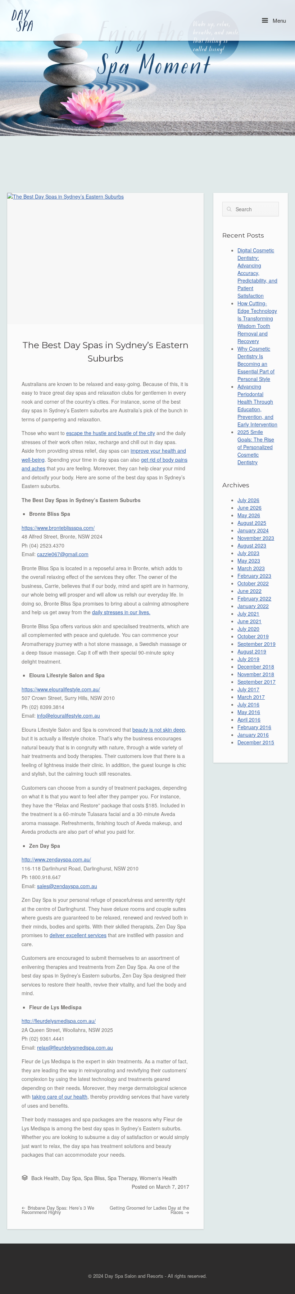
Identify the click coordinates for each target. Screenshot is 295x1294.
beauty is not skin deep (158, 729)
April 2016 (248, 719)
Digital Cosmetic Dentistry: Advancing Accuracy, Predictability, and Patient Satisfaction (257, 273)
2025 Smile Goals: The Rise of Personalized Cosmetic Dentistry (255, 447)
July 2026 (248, 500)
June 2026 (249, 507)
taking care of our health (59, 1096)
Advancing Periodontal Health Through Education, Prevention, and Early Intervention (257, 405)
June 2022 (249, 590)
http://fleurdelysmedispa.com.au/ (59, 1020)
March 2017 (251, 696)
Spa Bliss (94, 1178)
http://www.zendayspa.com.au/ (56, 859)
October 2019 (253, 636)
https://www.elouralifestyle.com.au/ (61, 689)
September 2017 (256, 681)
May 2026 (248, 515)
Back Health (45, 1178)
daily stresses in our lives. (121, 612)
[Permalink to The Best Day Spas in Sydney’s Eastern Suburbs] (105, 258)
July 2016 (248, 704)
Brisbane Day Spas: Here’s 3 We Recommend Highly (58, 1210)
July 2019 (248, 658)
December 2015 (255, 742)
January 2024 (253, 530)
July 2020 (248, 628)
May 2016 (248, 711)
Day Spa (71, 1178)
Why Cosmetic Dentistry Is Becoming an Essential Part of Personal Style (255, 363)
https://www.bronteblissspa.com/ (58, 527)
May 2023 (248, 560)
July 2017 (248, 689)
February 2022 (254, 598)
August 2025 (251, 522)
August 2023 (251, 545)
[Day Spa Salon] (23, 20)
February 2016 (254, 727)
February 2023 (254, 575)
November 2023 (255, 537)
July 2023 (248, 553)
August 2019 (251, 651)
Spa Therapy (122, 1178)
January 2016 (253, 734)
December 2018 (255, 666)
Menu (278, 20)
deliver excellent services (78, 935)
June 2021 (249, 621)
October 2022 (253, 583)
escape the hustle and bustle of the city (110, 432)
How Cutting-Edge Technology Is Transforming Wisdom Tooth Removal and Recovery (257, 322)
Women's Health (158, 1178)
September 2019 (256, 643)
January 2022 (253, 606)
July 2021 (248, 613)
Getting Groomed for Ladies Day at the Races (149, 1210)
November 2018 (255, 674)
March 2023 (251, 568)
